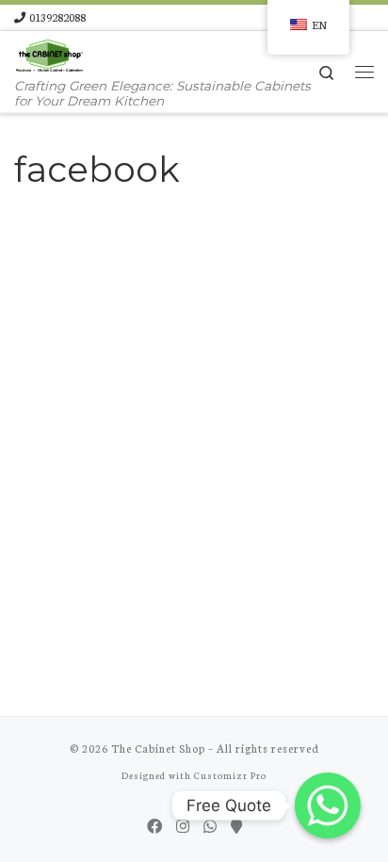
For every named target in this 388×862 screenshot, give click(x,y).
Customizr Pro (230, 775)
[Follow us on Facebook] (154, 826)
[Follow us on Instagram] (182, 826)
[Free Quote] (328, 805)
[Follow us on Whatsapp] (210, 826)
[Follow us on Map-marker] (236, 826)
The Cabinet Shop (158, 748)
